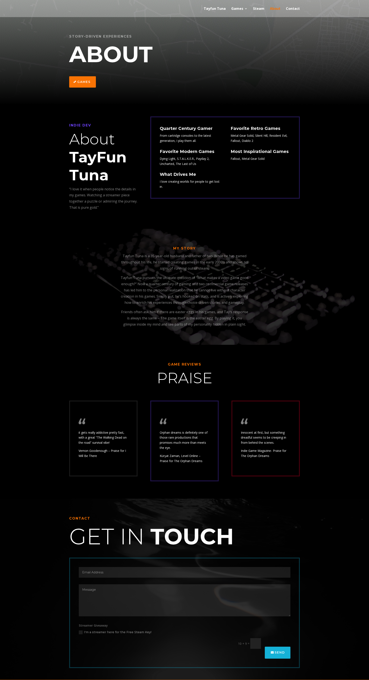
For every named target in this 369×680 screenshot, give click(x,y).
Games (237, 9)
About (275, 9)
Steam (258, 9)
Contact (293, 9)
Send (280, 652)
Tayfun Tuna (215, 9)
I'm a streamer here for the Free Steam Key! (117, 632)
